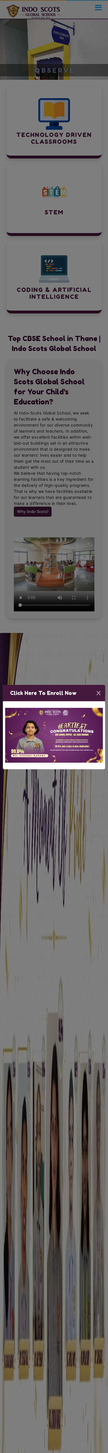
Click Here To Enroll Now (43, 693)
